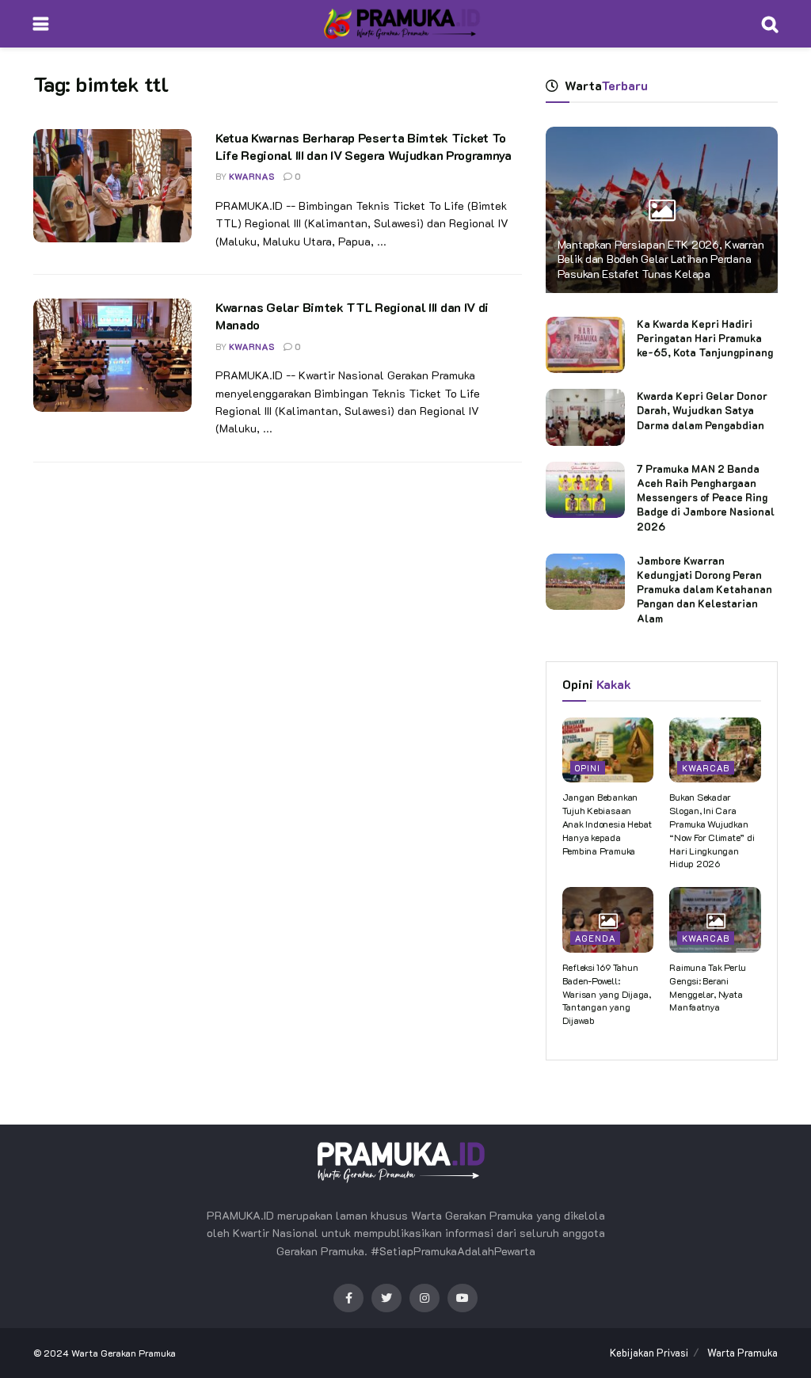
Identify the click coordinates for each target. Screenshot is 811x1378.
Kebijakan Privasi (649, 1352)
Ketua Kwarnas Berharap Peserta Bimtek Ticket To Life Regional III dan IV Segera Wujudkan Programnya (363, 146)
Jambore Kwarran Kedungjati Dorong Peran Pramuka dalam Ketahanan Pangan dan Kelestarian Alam (704, 589)
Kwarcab (705, 768)
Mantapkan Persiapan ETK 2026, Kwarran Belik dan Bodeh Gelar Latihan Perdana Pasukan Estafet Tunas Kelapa (661, 258)
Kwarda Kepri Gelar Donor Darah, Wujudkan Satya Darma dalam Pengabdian (702, 410)
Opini (587, 768)
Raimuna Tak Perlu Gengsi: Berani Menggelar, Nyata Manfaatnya (707, 987)
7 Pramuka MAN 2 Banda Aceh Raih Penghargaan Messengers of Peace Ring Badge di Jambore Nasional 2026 (706, 497)
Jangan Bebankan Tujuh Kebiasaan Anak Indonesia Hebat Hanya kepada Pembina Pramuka (607, 823)
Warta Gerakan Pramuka (123, 1352)
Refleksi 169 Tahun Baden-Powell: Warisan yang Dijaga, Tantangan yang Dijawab (606, 993)
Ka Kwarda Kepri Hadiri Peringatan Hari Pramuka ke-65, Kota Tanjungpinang (705, 338)
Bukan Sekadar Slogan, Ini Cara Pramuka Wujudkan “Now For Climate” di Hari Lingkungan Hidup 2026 (711, 830)
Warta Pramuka (742, 1352)
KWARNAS (252, 176)
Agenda (595, 938)
